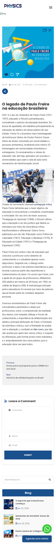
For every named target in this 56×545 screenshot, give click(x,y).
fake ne (37, 329)
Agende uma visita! (37, 538)
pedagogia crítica (43, 204)
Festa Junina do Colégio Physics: (33, 531)
